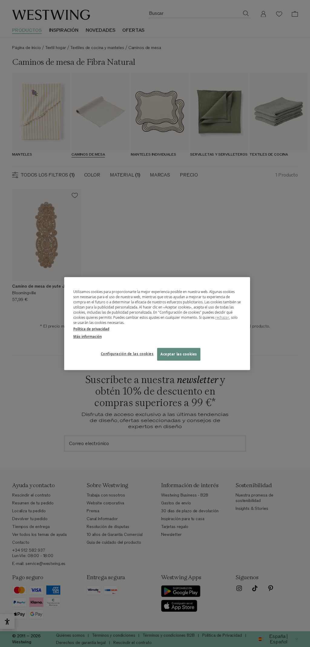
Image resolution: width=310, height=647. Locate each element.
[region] (157, 323)
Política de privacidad (91, 329)
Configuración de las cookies (127, 354)
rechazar (222, 317)
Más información (87, 336)
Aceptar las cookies (178, 354)
